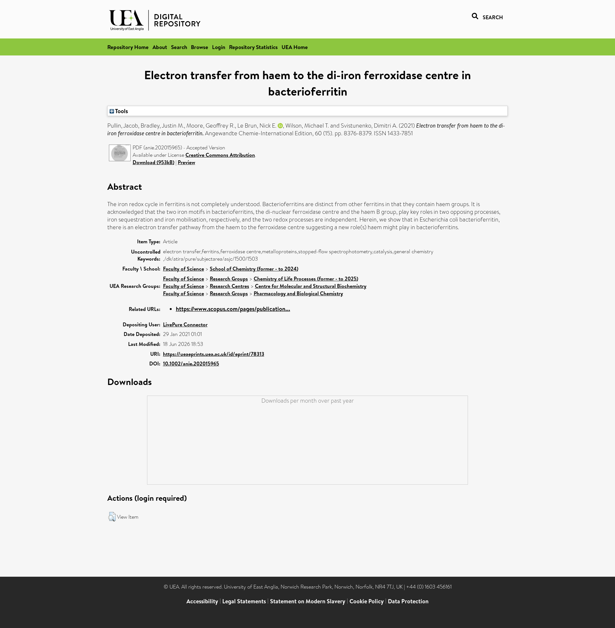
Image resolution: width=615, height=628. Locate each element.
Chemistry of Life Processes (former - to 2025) (306, 278)
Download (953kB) (153, 162)
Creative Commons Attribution (220, 154)
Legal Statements (244, 601)
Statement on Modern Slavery (307, 601)
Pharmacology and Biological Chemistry (298, 293)
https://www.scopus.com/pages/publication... (233, 309)
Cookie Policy (366, 601)
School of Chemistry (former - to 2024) (254, 268)
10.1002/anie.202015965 (191, 363)
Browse (199, 47)
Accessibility (202, 601)
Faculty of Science (183, 268)
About (159, 47)
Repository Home (128, 47)
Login (218, 47)
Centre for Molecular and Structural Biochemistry (310, 285)
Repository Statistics (253, 47)
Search (179, 47)
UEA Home (295, 47)
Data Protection (408, 601)
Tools (121, 111)
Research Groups (229, 278)
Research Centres (229, 285)
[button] (112, 517)
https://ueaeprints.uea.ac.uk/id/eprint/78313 (213, 353)
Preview (186, 162)
